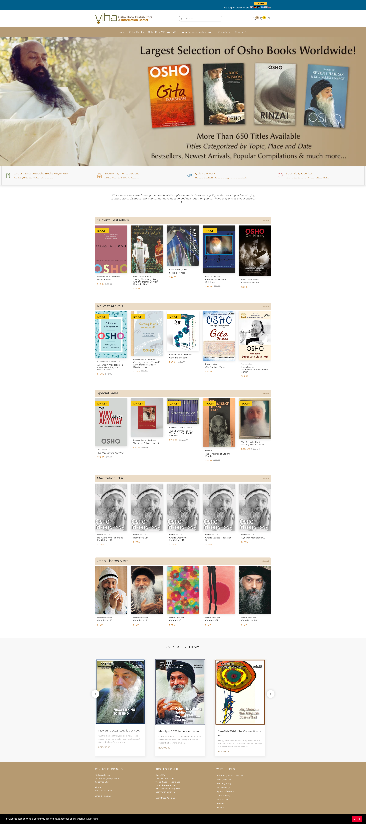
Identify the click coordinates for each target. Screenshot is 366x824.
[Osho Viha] (123, 18)
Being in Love (104, 279)
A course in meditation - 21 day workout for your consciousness (110, 367)
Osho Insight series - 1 (180, 357)
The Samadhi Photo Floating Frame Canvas (252, 443)
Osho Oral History (250, 282)
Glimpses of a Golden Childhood (215, 280)
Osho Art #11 (211, 620)
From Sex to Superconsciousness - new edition (254, 369)
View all (265, 220)
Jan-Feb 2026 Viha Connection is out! (239, 733)
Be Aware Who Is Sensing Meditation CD (110, 538)
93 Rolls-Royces (177, 273)
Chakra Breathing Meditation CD (178, 538)
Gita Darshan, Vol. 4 (214, 367)
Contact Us (106, 796)
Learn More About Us (165, 798)
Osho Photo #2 (141, 620)
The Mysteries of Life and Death (217, 455)
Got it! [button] (357, 819)
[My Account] (269, 18)
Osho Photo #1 (104, 620)
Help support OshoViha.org (235, 7)
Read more (104, 747)
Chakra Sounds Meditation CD (218, 538)
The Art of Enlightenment (146, 443)
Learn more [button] (92, 819)
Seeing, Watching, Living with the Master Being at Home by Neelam (145, 282)
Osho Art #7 (175, 620)
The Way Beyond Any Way (110, 453)
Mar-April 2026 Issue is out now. (178, 731)
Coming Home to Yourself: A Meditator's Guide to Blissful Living (146, 364)
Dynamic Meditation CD (253, 537)
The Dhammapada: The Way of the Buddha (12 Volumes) (181, 433)
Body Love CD (140, 537)
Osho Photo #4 (249, 620)
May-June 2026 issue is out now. (119, 730)
